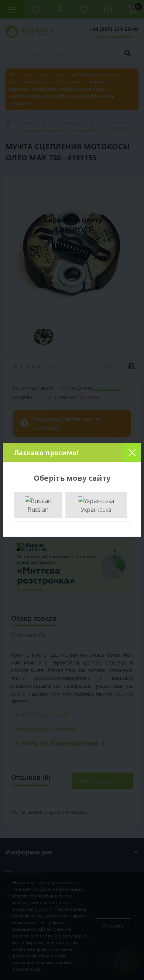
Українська (96, 510)
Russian (38, 510)
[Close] (132, 452)
